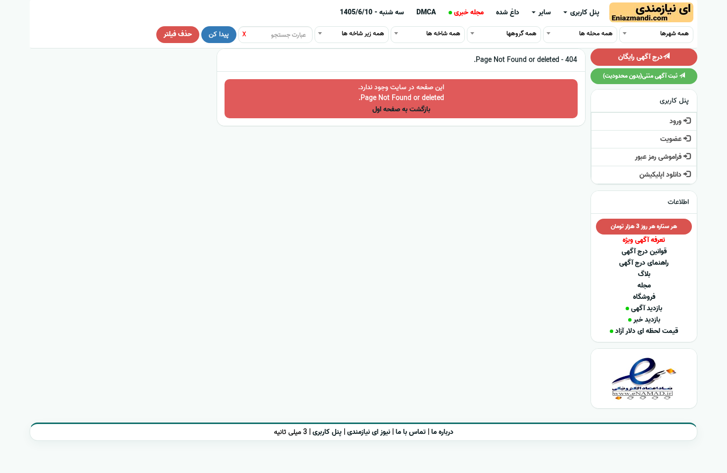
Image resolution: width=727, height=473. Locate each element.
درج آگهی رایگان (640, 57)
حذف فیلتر (178, 34)
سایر (544, 12)
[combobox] (656, 33)
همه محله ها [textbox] (596, 33)
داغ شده (507, 12)
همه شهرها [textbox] (674, 33)
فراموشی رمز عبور (659, 157)
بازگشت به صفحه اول (401, 109)
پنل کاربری (583, 12)
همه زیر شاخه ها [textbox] (363, 33)
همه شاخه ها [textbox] (443, 33)
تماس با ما (411, 432)
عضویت (671, 139)
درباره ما (442, 432)
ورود (676, 121)
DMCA (426, 12)
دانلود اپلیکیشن (661, 175)
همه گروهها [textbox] (521, 33)
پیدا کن (219, 34)
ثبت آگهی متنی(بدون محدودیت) (641, 76)
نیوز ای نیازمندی (368, 432)
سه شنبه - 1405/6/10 (372, 12)
